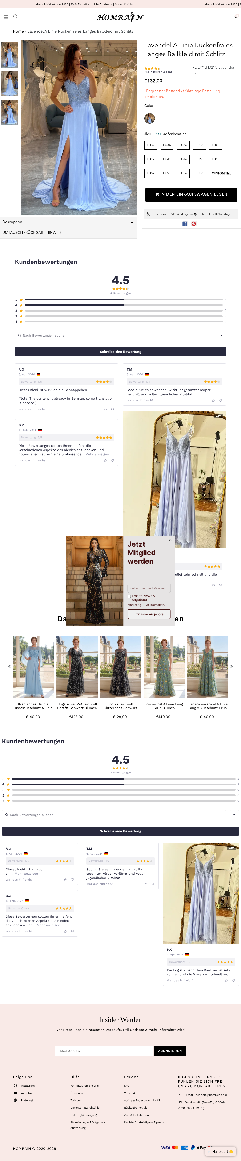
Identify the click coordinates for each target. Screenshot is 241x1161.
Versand (129, 1093)
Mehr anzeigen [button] (96, 454)
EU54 (167, 173)
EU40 (216, 145)
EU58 (199, 173)
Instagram (27, 1085)
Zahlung (75, 1100)
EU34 (167, 145)
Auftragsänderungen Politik (142, 1100)
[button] (164, 71)
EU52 (151, 173)
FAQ (126, 1085)
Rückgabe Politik (135, 1107)
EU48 (199, 159)
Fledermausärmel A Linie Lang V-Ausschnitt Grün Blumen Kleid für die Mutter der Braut (208, 709)
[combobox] (221, 335)
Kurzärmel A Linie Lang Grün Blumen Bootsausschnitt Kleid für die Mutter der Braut (164, 709)
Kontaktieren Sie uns (84, 1085)
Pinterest (26, 1100)
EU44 (167, 159)
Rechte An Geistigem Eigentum (145, 1122)
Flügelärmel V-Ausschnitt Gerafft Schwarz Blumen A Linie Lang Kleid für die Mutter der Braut (77, 709)
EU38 (199, 145)
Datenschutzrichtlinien (85, 1107)
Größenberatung (174, 134)
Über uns (76, 1093)
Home (18, 31)
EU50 (216, 159)
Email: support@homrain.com (206, 1095)
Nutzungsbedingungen (85, 1115)
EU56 (183, 173)
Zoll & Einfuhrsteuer (138, 1115)
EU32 (151, 145)
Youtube (26, 1093)
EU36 (183, 145)
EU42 (151, 159)
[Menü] (8, 17)
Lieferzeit (204, 214)
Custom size (221, 173)
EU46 (183, 159)
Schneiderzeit (160, 214)
